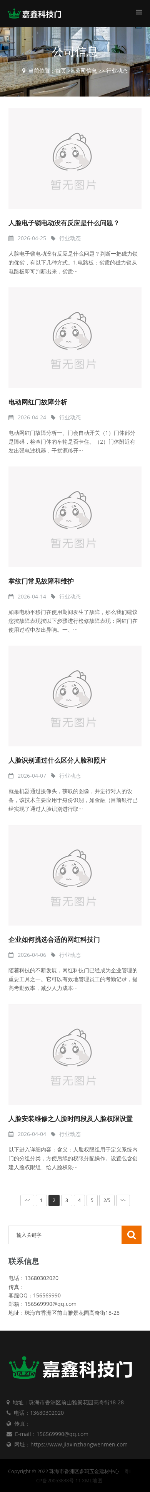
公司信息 (86, 70)
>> (123, 1200)
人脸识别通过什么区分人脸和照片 (57, 760)
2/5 (106, 1200)
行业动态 (117, 70)
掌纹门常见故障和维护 (41, 581)
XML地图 (92, 1480)
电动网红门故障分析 (37, 402)
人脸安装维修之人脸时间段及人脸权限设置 (70, 1119)
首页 (60, 70)
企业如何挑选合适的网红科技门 (54, 939)
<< (27, 1200)
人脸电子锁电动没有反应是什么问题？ (64, 223)
